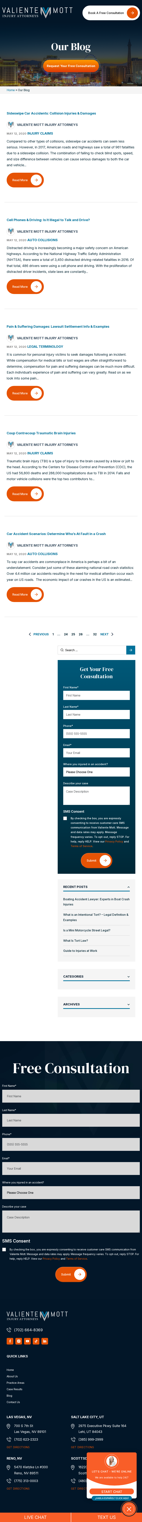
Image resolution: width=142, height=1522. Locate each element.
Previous (41, 634)
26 (81, 634)
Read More (20, 180)
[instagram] (18, 1341)
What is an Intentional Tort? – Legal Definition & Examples (96, 917)
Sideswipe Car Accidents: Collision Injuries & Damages (51, 113)
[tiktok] (36, 1341)
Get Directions (18, 1447)
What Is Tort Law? (75, 940)
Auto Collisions (42, 240)
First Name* (71, 687)
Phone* (68, 725)
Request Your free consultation (71, 66)
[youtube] (27, 1341)
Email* (67, 745)
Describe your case (75, 783)
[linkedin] (44, 1341)
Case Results (14, 1389)
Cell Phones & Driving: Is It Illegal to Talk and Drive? (48, 220)
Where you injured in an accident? (85, 764)
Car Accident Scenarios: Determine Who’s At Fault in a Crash (56, 534)
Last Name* (71, 706)
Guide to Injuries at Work (80, 951)
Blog (9, 1395)
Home (11, 90)
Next (104, 634)
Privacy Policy (114, 841)
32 (95, 634)
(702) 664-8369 (28, 1330)
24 (66, 634)
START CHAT (111, 1492)
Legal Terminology (45, 347)
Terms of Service (81, 846)
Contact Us (13, 1402)
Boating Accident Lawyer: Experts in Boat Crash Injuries (96, 901)
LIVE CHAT (35, 1517)
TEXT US (106, 1517)
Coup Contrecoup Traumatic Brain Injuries (41, 433)
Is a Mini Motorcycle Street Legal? (86, 930)
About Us (12, 1376)
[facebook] (10, 1341)
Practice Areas (15, 1382)
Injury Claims (40, 133)
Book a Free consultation (106, 13)
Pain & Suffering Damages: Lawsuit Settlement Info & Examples (58, 326)
